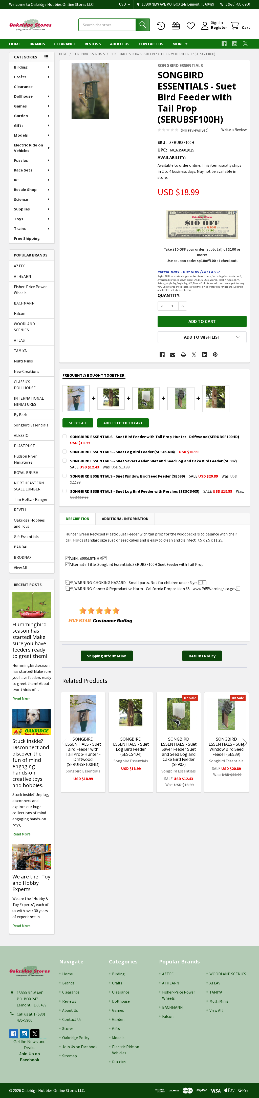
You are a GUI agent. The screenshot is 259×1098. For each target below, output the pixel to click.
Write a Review (234, 129)
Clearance (65, 43)
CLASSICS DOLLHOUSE (25, 384)
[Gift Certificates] (177, 26)
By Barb (20, 414)
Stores (68, 1028)
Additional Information (125, 518)
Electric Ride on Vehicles (28, 147)
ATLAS (19, 340)
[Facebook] (224, 43)
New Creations (26, 371)
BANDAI (21, 546)
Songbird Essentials (31, 424)
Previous (64, 743)
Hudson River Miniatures (25, 459)
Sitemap (69, 1055)
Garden (21, 115)
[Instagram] (234, 43)
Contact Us (151, 43)
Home (14, 43)
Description (77, 518)
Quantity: (169, 295)
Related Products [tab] (84, 681)
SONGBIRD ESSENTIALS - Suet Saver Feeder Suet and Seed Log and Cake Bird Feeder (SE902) (179, 751)
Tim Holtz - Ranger (31, 499)
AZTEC (20, 265)
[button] (202, 337)
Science (21, 199)
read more (21, 698)
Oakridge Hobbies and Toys (29, 523)
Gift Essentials (26, 536)
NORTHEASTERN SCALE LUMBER (29, 485)
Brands (37, 43)
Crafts (20, 76)
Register (219, 27)
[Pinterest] (215, 354)
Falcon (19, 313)
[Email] (172, 354)
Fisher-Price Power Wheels (30, 289)
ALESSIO (21, 435)
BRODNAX (22, 557)
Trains (20, 228)
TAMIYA (20, 350)
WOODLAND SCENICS (24, 326)
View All (20, 567)
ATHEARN (22, 276)
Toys (18, 218)
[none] (90, 91)
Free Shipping (27, 238)
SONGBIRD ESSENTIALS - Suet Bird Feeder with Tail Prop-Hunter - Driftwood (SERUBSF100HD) (83, 751)
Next (245, 743)
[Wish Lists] (192, 26)
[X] (245, 43)
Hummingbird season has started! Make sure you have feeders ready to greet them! (29, 640)
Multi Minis (23, 360)
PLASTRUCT (24, 445)
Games (20, 106)
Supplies (22, 208)
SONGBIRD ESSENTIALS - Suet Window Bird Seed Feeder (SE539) (226, 746)
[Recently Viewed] (162, 26)
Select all (78, 423)
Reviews (93, 43)
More (177, 43)
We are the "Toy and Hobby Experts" (31, 883)
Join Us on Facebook (79, 1046)
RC (16, 179)
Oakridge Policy (75, 1037)
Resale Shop (25, 189)
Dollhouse (23, 96)
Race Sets (23, 170)
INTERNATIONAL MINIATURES (29, 401)
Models (21, 135)
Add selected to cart (123, 423)
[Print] (183, 354)
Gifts (19, 125)
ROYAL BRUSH (26, 472)
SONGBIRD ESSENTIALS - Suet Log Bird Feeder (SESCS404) (131, 746)
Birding (21, 67)
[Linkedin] (204, 354)
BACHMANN (24, 303)
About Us (120, 43)
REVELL (20, 509)
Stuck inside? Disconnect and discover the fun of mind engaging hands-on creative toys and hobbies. (30, 763)
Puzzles (21, 160)
